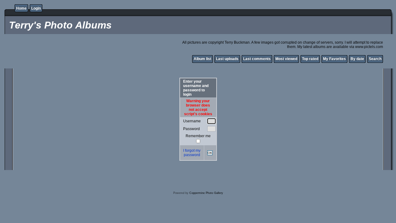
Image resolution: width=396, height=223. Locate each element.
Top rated (310, 59)
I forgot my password (191, 152)
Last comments (257, 59)
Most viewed (286, 59)
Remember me (198, 136)
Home (21, 8)
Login (36, 8)
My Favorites (334, 59)
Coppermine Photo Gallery (206, 193)
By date (357, 59)
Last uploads (227, 59)
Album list (202, 59)
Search (375, 59)
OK (210, 153)
